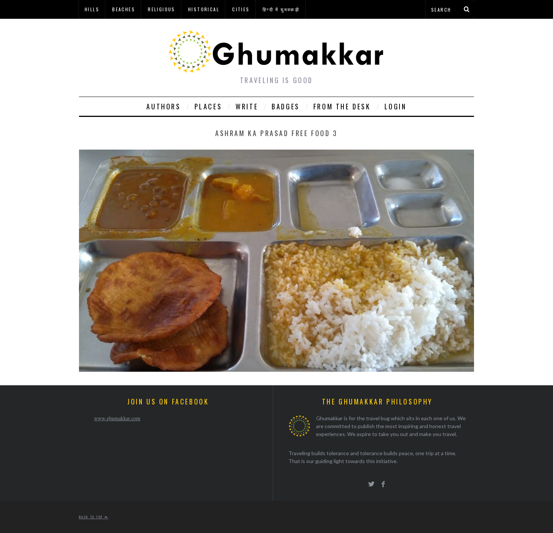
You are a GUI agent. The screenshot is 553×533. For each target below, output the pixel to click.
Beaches (123, 9)
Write (246, 106)
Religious (161, 9)
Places (208, 106)
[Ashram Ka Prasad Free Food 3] (276, 369)
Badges (286, 106)
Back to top (92, 517)
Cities (240, 9)
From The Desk (342, 106)
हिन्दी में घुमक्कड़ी (281, 9)
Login (395, 106)
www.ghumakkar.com (117, 418)
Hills (92, 9)
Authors (163, 106)
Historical (203, 9)
